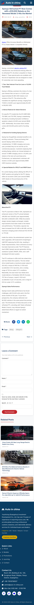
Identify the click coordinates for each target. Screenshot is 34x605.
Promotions (8, 556)
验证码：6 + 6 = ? (7, 403)
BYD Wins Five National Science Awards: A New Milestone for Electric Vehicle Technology (15, 468)
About (6, 549)
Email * (4, 386)
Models (6, 552)
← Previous (6, 337)
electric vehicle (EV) (20, 68)
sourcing (7, 559)
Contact (6, 563)
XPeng (11, 329)
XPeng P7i (19, 329)
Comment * (5, 358)
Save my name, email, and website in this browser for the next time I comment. (15, 398)
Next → (29, 337)
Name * (4, 378)
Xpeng (4, 42)
